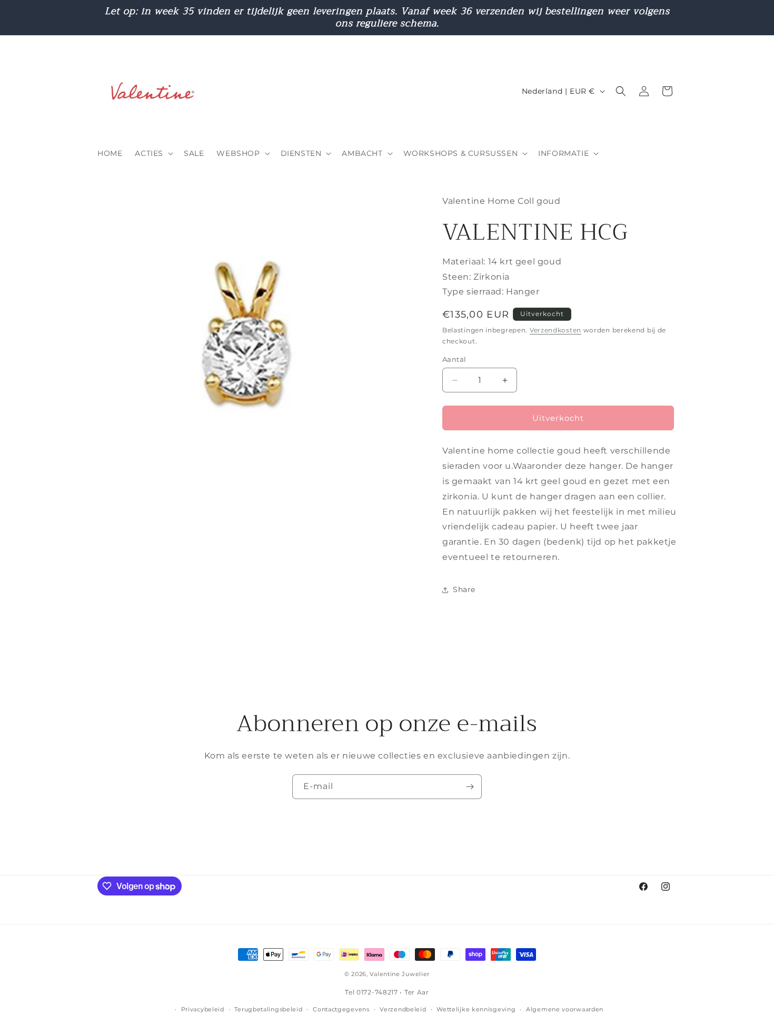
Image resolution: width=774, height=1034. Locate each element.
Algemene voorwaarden (564, 1009)
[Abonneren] (469, 786)
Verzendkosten (555, 330)
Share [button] (464, 589)
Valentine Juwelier (400, 974)
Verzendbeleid (403, 1009)
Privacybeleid (202, 1009)
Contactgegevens (341, 1009)
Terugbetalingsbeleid (268, 1009)
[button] (152, 153)
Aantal (454, 359)
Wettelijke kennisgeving (475, 1009)
